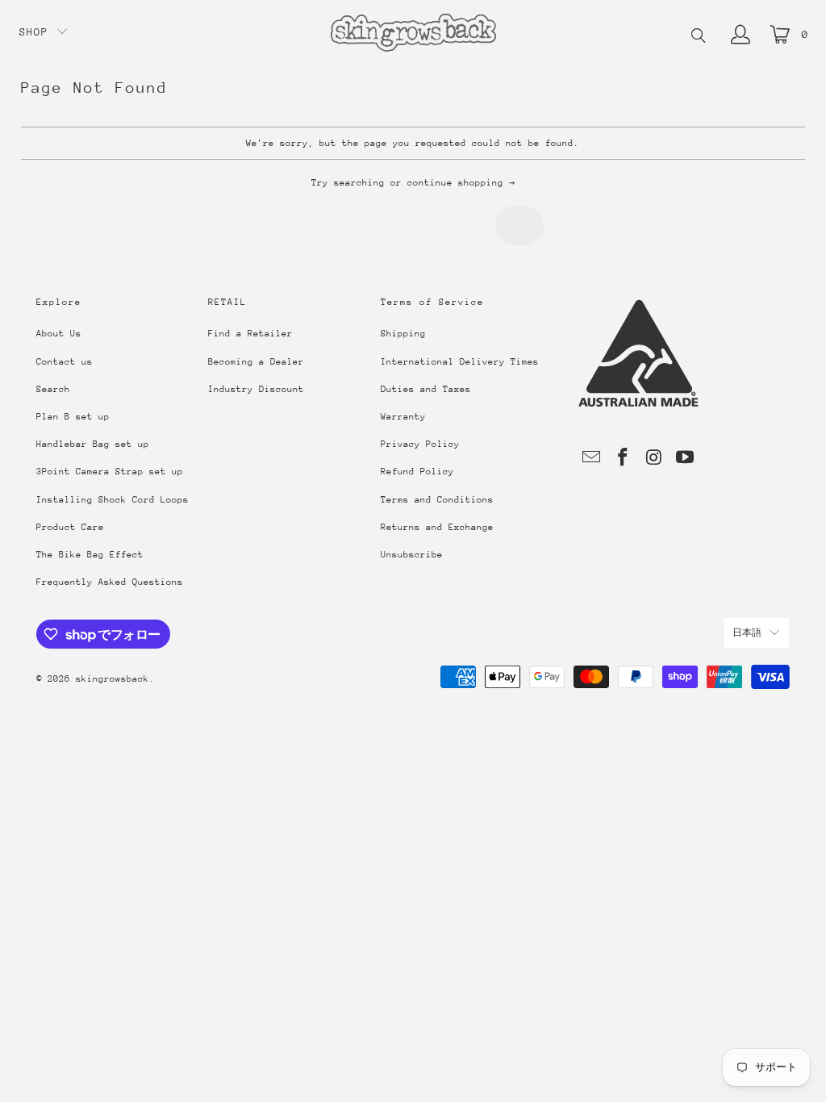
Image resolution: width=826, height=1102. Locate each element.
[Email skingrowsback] (592, 459)
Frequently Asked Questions (109, 582)
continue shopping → (461, 182)
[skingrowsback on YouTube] (686, 459)
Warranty (403, 416)
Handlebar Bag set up (92, 444)
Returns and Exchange (437, 527)
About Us (58, 333)
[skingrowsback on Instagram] (654, 459)
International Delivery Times (460, 362)
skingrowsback (112, 679)
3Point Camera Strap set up (109, 471)
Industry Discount (256, 389)
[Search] (698, 37)
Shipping (403, 333)
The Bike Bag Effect (90, 554)
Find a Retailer (250, 333)
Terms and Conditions (437, 500)
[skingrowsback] (413, 34)
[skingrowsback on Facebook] (623, 459)
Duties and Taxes (426, 389)
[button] (44, 33)
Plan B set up (73, 416)
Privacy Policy (420, 444)
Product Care (70, 527)
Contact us (64, 362)
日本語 (746, 633)
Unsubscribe (412, 554)
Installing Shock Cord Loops (112, 500)
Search (53, 389)
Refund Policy (417, 471)
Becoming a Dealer (256, 362)
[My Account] (740, 34)
